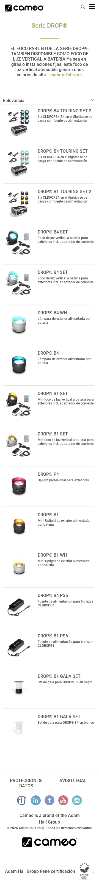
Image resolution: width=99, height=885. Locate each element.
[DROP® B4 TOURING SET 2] (19, 122)
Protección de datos (26, 783)
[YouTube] (63, 800)
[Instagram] (77, 800)
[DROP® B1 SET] (19, 405)
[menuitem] (83, 6)
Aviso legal (73, 780)
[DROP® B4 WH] (19, 324)
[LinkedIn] (36, 800)
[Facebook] (49, 800)
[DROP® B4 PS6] (19, 607)
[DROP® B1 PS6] (19, 647)
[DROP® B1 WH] (19, 566)
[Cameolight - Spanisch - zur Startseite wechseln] (24, 6)
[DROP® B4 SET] (19, 243)
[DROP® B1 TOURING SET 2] (19, 203)
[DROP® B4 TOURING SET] (19, 163)
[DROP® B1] (19, 526)
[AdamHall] (22, 800)
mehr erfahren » (66, 74)
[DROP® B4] (19, 364)
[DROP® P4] (19, 486)
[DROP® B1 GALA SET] (19, 688)
